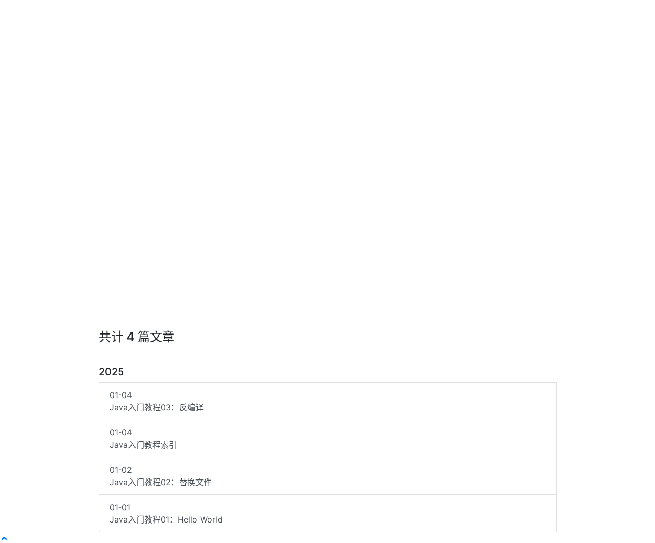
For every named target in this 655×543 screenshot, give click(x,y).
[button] (499, 14)
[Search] (587, 14)
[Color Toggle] (603, 14)
